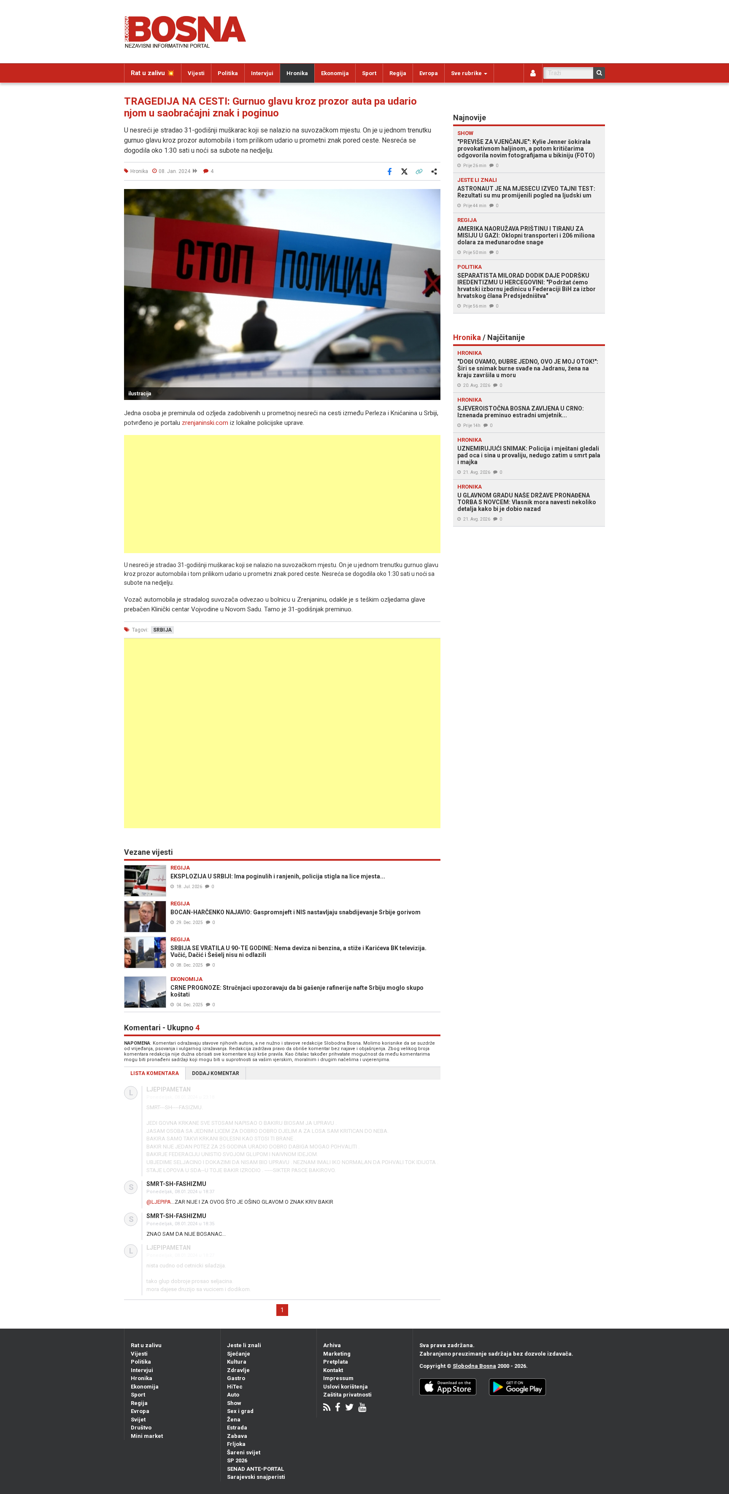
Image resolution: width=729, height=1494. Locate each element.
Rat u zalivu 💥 (153, 73)
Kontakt (333, 1370)
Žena (233, 1419)
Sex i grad (240, 1411)
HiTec (235, 1386)
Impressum (338, 1378)
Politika (228, 73)
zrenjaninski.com (205, 423)
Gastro (236, 1378)
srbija (162, 630)
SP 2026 (237, 1460)
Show (234, 1403)
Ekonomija (335, 73)
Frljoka (236, 1444)
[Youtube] (362, 1408)
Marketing (337, 1354)
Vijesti (196, 73)
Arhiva (332, 1345)
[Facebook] (337, 1408)
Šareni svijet (243, 1452)
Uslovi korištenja (345, 1386)
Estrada (237, 1427)
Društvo (141, 1427)
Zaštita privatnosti (347, 1394)
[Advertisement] (282, 494)
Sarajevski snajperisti (256, 1477)
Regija (397, 73)
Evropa (428, 73)
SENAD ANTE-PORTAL (255, 1469)
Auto (233, 1394)
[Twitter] (349, 1408)
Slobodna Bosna (474, 1366)
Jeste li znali (244, 1345)
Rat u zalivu (146, 1345)
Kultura (236, 1362)
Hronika (297, 73)
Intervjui (262, 73)
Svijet (138, 1419)
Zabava (237, 1436)
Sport (369, 73)
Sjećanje (238, 1354)
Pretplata (335, 1362)
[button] (433, 196)
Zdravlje (238, 1370)
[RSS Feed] (326, 1408)
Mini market (147, 1436)
